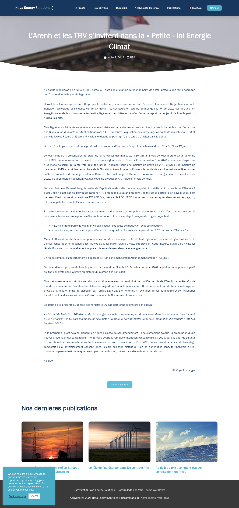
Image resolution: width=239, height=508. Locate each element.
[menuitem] (195, 8)
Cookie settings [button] (17, 496)
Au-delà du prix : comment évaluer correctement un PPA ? (179, 470)
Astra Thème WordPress (151, 490)
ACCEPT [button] (34, 496)
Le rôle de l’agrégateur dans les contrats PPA (119, 468)
